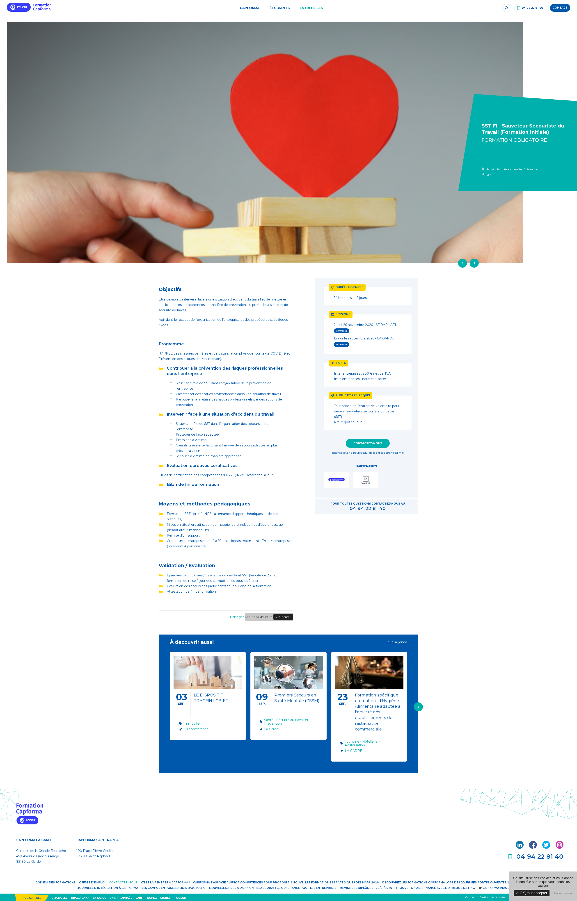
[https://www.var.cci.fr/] (337, 481)
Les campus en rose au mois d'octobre (174, 888)
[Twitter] (546, 848)
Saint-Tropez (146, 897)
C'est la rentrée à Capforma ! (165, 882)
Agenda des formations (56, 882)
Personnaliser (563, 893)
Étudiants (280, 8)
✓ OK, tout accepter (531, 893)
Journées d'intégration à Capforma (108, 888)
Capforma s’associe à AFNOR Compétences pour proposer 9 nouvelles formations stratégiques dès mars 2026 (286, 882)
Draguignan (80, 897)
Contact (470, 897)
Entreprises (311, 8)
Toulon (180, 897)
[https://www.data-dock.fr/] (366, 481)
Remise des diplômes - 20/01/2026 (366, 888)
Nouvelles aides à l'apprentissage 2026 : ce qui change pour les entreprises (272, 888)
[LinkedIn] (520, 848)
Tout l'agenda (396, 642)
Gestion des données (492, 897)
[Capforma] (29, 11)
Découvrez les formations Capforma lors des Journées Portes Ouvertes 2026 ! (449, 882)
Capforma (250, 8)
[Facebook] (533, 848)
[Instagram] (559, 848)
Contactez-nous (367, 443)
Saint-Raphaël (121, 897)
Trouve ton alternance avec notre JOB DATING (435, 888)
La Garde (99, 897)
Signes (165, 897)
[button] (418, 706)
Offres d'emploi (92, 882)
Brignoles (59, 897)
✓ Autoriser (283, 617)
